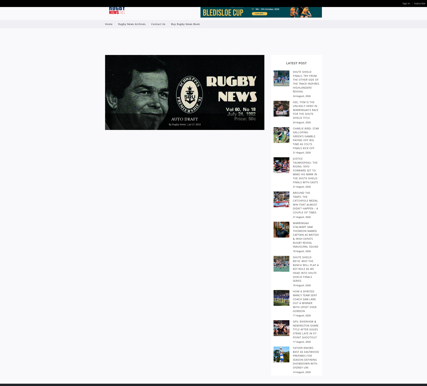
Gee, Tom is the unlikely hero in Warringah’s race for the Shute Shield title (305, 109)
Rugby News (179, 124)
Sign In (406, 3)
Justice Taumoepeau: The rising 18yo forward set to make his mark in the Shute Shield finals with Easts (305, 170)
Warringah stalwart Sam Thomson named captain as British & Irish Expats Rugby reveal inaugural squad (306, 234)
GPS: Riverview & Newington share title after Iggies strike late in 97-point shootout (306, 329)
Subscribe (419, 3)
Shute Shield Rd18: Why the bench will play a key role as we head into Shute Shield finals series (306, 269)
